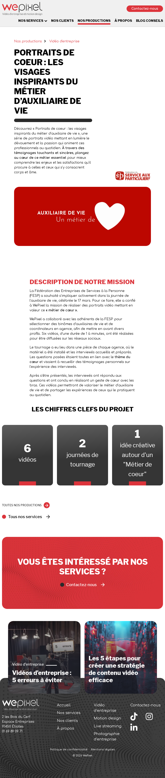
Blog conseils (149, 21)
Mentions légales (103, 749)
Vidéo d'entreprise (64, 41)
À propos (123, 21)
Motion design (107, 718)
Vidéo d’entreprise (105, 708)
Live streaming (107, 726)
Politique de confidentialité (69, 749)
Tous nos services (25, 516)
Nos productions (94, 21)
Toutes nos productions (22, 505)
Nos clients (62, 21)
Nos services (30, 21)
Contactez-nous (144, 8)
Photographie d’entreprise (107, 736)
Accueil (64, 705)
